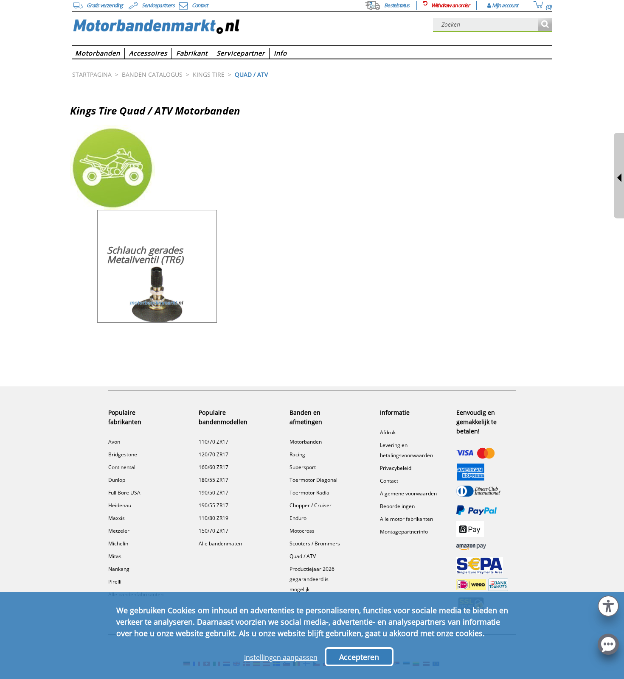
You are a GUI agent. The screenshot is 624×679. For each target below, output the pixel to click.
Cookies (182, 610)
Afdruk (388, 432)
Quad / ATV (303, 556)
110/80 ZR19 (213, 518)
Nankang (118, 569)
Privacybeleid (395, 468)
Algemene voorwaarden (408, 493)
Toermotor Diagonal (313, 479)
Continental (121, 467)
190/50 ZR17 (213, 492)
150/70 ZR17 (213, 530)
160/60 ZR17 (213, 467)
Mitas (114, 556)
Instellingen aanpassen (281, 657)
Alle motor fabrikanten (406, 519)
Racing (297, 454)
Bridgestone (122, 454)
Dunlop (116, 479)
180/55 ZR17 (213, 479)
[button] (608, 605)
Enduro (298, 518)
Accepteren (359, 657)
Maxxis (116, 518)
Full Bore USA (124, 492)
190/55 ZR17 (213, 505)
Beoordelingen (397, 506)
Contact (389, 480)
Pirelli (114, 581)
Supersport (303, 467)
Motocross (302, 530)
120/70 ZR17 (213, 454)
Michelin (118, 543)
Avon (114, 441)
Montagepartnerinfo (404, 531)
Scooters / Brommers (315, 543)
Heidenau (119, 505)
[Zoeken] (545, 25)
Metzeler (118, 530)
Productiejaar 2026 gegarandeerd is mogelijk (312, 579)
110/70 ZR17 (213, 441)
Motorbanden (306, 441)
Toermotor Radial (310, 492)
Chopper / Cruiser (311, 505)
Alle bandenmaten (220, 543)
